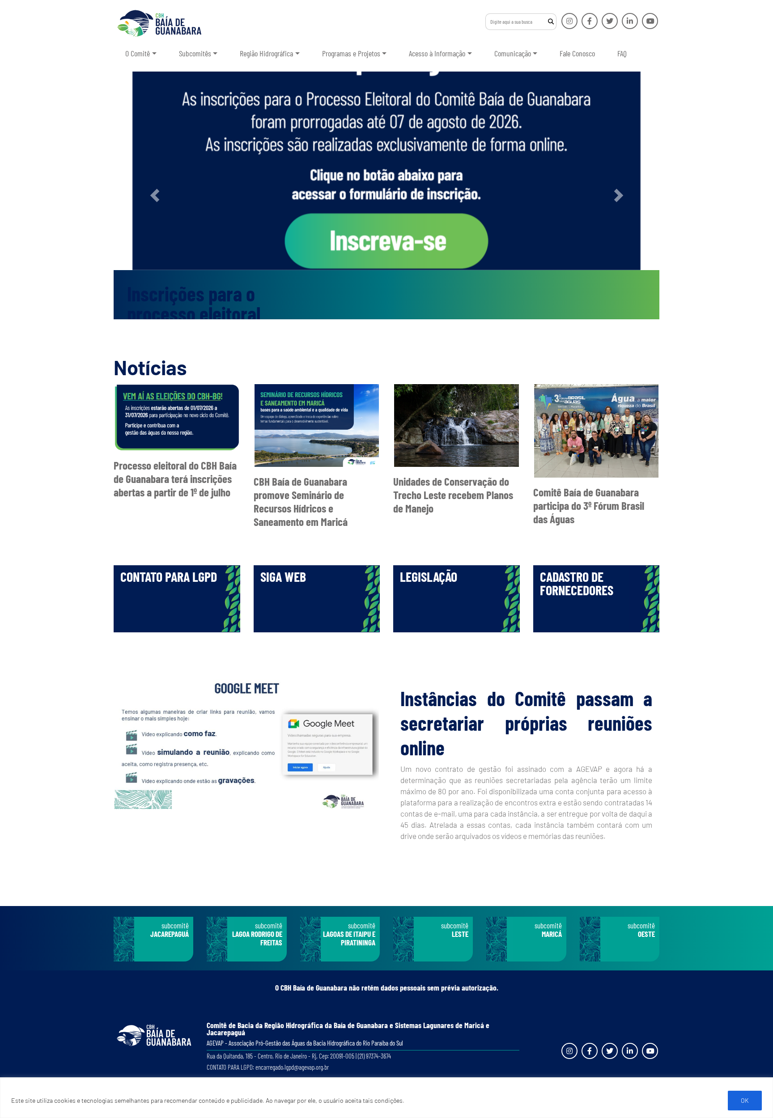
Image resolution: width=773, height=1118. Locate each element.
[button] (154, 195)
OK (745, 1100)
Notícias (150, 367)
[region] (386, 1097)
